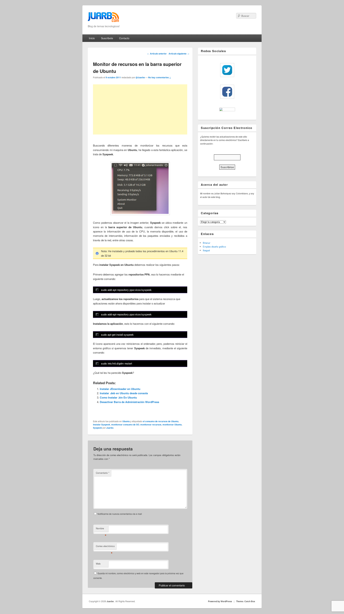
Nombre (101, 529)
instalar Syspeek (101, 424)
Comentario (102, 472)
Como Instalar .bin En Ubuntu (118, 397)
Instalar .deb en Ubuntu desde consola (124, 393)
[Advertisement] (140, 109)
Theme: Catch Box (245, 601)
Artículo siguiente (179, 53)
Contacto (124, 38)
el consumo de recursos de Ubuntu (160, 421)
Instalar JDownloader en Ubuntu (120, 389)
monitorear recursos (150, 424)
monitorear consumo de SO (125, 424)
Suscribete (107, 38)
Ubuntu (126, 421)
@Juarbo (140, 77)
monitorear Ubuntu (172, 424)
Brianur (206, 242)
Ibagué (206, 250)
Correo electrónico (105, 547)
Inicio (92, 38)
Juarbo (109, 427)
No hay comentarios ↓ (159, 77)
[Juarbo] (103, 18)
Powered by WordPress (220, 601)
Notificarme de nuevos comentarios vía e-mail (119, 513)
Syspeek (97, 427)
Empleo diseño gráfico (214, 246)
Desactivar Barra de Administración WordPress (129, 402)
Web (98, 563)
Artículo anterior (157, 53)
